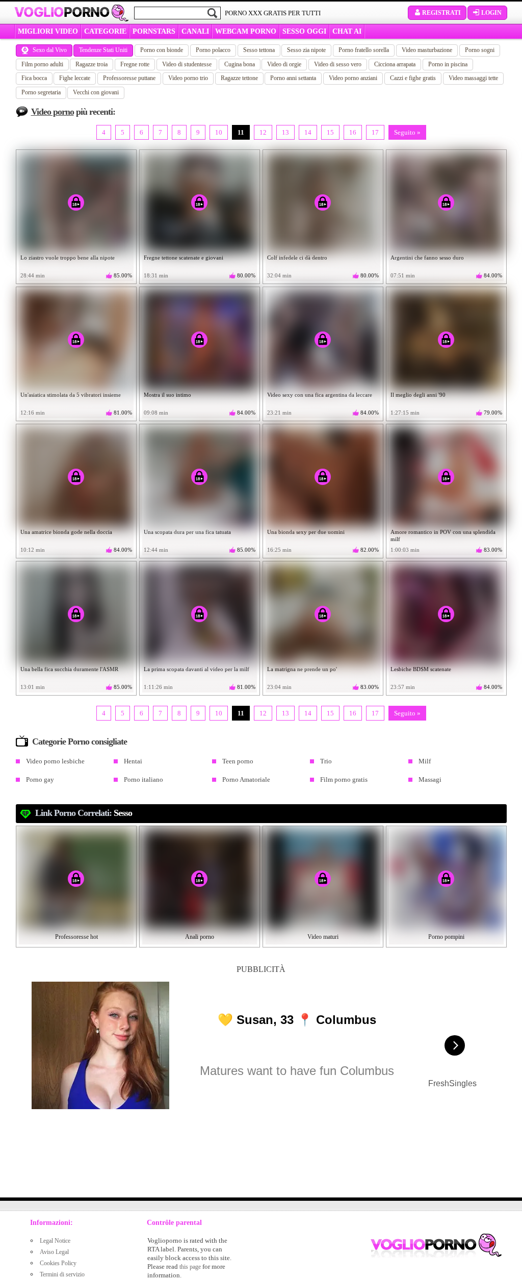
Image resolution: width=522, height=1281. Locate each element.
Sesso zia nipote (306, 50)
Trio (326, 761)
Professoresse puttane (129, 78)
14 (307, 132)
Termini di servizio (62, 1274)
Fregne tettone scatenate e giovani (183, 257)
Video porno (52, 112)
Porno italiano (143, 779)
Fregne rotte (134, 64)
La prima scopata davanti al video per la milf (196, 669)
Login (491, 12)
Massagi (430, 779)
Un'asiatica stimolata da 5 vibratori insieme (70, 395)
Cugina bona (239, 64)
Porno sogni (479, 50)
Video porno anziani (353, 78)
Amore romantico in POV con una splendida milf (442, 535)
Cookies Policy (58, 1263)
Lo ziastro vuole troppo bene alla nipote (67, 257)
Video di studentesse (187, 64)
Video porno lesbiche (55, 761)
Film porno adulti (42, 64)
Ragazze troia (91, 64)
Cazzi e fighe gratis (413, 78)
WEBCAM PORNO (245, 31)
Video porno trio (188, 78)
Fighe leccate (74, 78)
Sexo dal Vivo (50, 50)
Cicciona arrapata (394, 64)
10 (218, 132)
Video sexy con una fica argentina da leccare (319, 395)
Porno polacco (213, 50)
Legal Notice (55, 1240)
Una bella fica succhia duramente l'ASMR (69, 669)
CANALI (195, 31)
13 (285, 132)
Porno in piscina (447, 64)
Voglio (62, 12)
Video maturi (322, 936)
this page (190, 1266)
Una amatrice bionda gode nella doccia (66, 532)
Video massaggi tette (473, 78)
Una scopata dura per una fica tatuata (187, 532)
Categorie (105, 31)
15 (330, 132)
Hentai (133, 761)
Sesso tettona (259, 50)
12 (263, 132)
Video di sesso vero (337, 64)
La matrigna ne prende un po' (302, 669)
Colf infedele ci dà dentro (297, 257)
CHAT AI (346, 31)
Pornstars (154, 31)
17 (375, 132)
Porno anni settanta (293, 78)
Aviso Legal (54, 1252)
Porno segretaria (41, 92)
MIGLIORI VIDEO (48, 31)
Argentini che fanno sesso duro (427, 257)
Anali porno (199, 936)
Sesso (123, 813)
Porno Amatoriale (246, 779)
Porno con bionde (161, 50)
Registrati (441, 12)
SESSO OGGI (304, 31)
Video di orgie (284, 64)
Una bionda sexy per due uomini (306, 532)
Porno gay (40, 779)
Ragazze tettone (239, 78)
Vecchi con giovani (96, 92)
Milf (425, 761)
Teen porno (237, 761)
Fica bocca (34, 78)
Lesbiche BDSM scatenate (420, 669)
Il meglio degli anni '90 (418, 395)
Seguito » (407, 132)
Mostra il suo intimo (167, 395)
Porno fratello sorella (363, 50)
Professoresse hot (76, 936)
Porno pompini (446, 936)
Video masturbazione (427, 50)
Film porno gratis (344, 779)
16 (352, 132)
